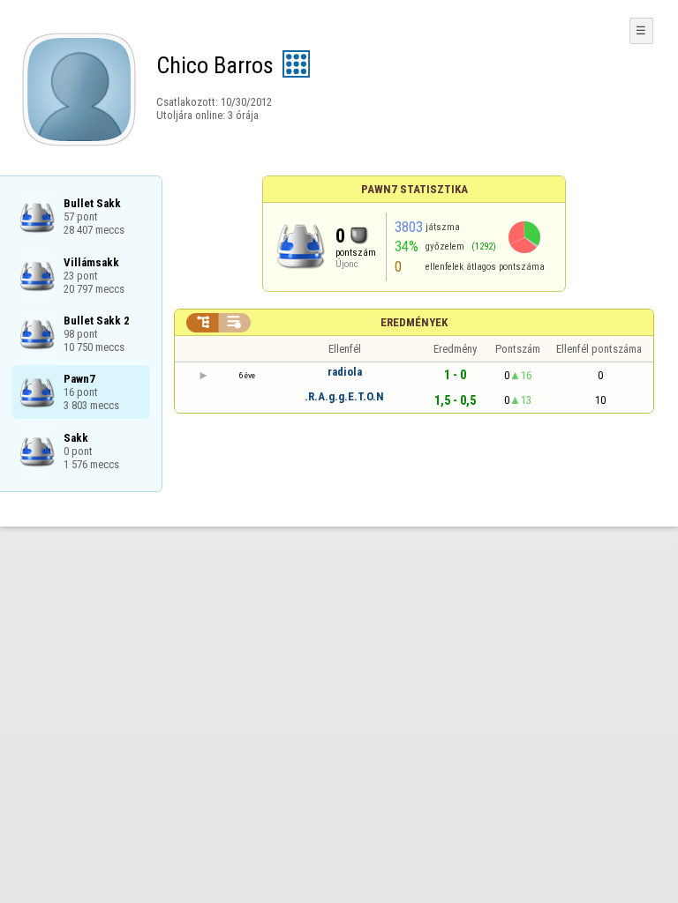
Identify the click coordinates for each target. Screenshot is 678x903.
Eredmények (414, 322)
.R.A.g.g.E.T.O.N (344, 396)
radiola (345, 371)
